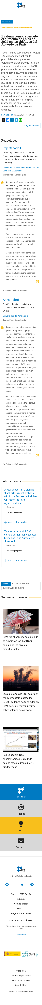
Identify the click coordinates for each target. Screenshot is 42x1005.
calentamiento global (13, 588)
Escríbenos (21, 934)
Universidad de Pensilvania (15, 315)
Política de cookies (21, 980)
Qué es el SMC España (21, 894)
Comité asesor (21, 903)
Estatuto (21, 899)
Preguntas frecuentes (21, 913)
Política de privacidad (21, 975)
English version (31, 125)
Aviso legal (21, 970)
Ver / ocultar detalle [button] (17, 522)
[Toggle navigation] (37, 11)
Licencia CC (21, 908)
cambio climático (20, 584)
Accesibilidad (21, 985)
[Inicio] (21, 4)
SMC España (7, 114)
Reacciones (7, 22)
